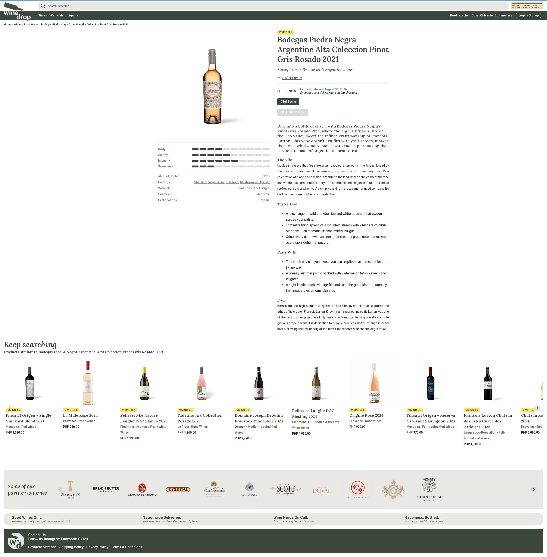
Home (7, 24)
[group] (70, 489)
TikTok (83, 539)
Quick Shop (30, 442)
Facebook (69, 539)
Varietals (57, 15)
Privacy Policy (97, 547)
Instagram (52, 539)
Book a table (459, 15)
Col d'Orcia (292, 77)
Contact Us (37, 535)
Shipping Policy (71, 547)
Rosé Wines (31, 24)
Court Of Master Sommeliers (492, 15)
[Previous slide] (9, 408)
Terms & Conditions (126, 547)
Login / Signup (529, 15)
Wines (42, 15)
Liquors (73, 15)
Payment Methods (42, 547)
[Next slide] (537, 408)
